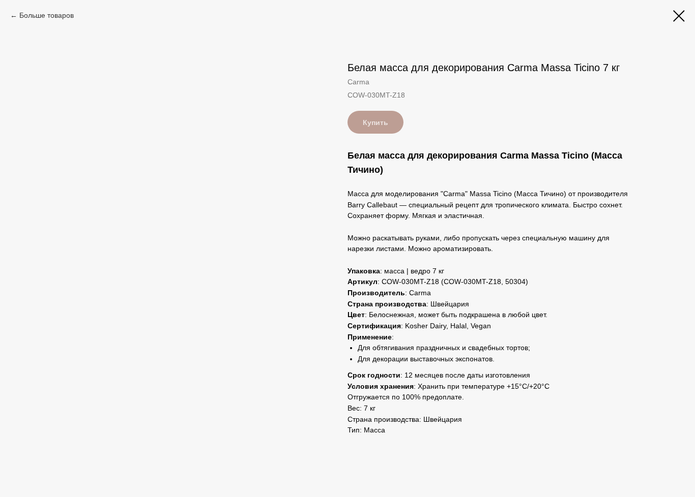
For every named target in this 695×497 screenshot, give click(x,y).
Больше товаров (46, 15)
